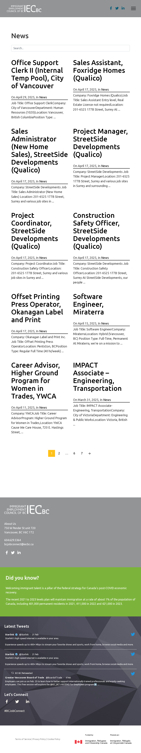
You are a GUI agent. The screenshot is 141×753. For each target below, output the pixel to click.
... (98, 684)
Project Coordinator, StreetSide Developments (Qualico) (34, 230)
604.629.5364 (12, 540)
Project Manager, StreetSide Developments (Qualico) (100, 142)
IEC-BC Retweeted (23, 673)
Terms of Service (23, 739)
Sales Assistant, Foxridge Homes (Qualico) (99, 70)
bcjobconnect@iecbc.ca (19, 544)
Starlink (9, 634)
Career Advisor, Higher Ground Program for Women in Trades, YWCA (35, 380)
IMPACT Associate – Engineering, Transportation (97, 376)
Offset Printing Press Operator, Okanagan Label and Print (37, 308)
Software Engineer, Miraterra (88, 304)
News (43, 97)
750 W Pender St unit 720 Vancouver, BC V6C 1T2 (19, 530)
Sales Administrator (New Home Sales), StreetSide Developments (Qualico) (39, 150)
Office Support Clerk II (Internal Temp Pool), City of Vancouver (37, 74)
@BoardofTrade (54, 677)
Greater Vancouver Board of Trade (24, 677)
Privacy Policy (39, 739)
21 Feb (35, 634)
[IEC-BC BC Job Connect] (24, 8)
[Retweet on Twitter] (12, 673)
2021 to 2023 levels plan (35, 599)
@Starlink (24, 634)
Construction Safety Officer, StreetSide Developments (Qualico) (96, 230)
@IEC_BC (54, 684)
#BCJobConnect (14, 710)
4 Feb (68, 677)
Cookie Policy (53, 739)
